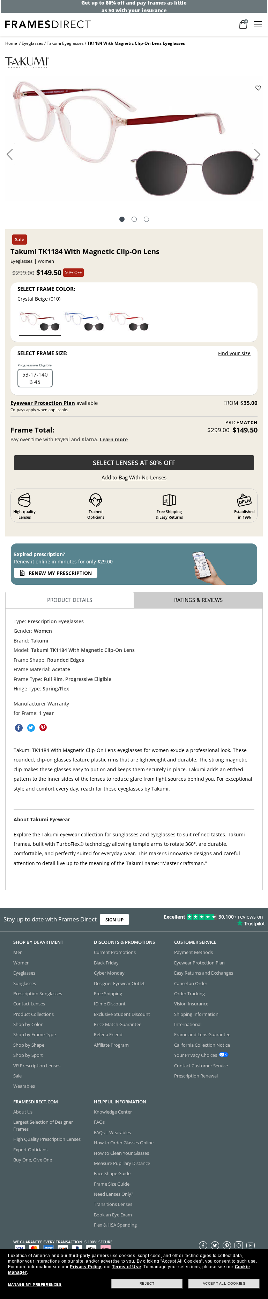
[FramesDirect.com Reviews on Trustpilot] (210, 919)
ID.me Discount (110, 1003)
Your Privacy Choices (195, 1055)
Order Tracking (189, 993)
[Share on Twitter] (31, 728)
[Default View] (122, 220)
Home (11, 43)
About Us (22, 1112)
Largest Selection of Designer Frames (43, 1125)
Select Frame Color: (46, 288)
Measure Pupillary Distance (122, 1163)
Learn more (114, 439)
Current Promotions (115, 952)
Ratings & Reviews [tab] (198, 600)
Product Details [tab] (69, 600)
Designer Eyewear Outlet (119, 983)
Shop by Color (28, 1024)
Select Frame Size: (42, 353)
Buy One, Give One (32, 1160)
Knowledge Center (113, 1112)
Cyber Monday (109, 973)
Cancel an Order (190, 983)
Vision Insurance (191, 1003)
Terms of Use (126, 1266)
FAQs (99, 1122)
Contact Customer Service (201, 1065)
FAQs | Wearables (112, 1132)
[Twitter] (215, 1245)
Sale (17, 1076)
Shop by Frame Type (34, 1034)
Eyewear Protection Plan (42, 402)
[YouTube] (250, 1245)
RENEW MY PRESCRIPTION (60, 573)
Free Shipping (108, 993)
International (187, 1024)
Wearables (24, 1086)
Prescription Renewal (196, 1076)
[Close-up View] (146, 220)
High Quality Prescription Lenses (47, 1139)
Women (21, 963)
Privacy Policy (85, 1266)
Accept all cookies (224, 1283)
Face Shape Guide (112, 1173)
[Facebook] (203, 1245)
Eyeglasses (32, 43)
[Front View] (134, 220)
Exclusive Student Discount (122, 1014)
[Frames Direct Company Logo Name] (48, 23)
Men (18, 952)
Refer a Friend (108, 1034)
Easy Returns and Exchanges (203, 973)
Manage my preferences (35, 1284)
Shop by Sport (28, 1055)
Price (241, 422)
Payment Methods (193, 952)
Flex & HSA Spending (115, 1225)
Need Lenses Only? (113, 1194)
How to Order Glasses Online (124, 1142)
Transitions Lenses (113, 1204)
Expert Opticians (30, 1149)
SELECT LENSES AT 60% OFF (134, 462)
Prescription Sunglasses (37, 993)
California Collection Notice (202, 1045)
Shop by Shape (28, 1045)
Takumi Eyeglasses (65, 43)
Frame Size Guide (111, 1183)
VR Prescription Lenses (36, 1065)
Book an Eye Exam (113, 1215)
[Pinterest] (227, 1245)
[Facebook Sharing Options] (19, 728)
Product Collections (33, 1014)
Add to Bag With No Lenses (134, 477)
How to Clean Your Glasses (121, 1153)
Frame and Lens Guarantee (202, 1034)
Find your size (234, 353)
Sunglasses (24, 983)
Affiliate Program (111, 1045)
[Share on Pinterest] (43, 728)
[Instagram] (238, 1245)
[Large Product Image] (133, 141)
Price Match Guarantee (117, 1024)
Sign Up (114, 920)
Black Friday (106, 963)
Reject (147, 1283)
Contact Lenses (29, 1003)
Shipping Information (196, 1014)
